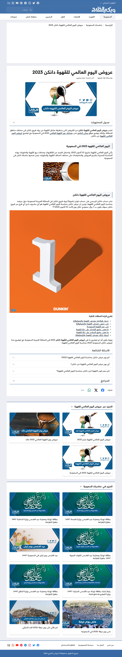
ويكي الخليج (82, 133)
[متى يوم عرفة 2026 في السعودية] (87, 617)
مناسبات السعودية (94, 25)
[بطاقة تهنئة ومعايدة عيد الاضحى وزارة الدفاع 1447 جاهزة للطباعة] (35, 581)
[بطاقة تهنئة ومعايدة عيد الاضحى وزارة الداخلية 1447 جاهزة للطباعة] (35, 509)
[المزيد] (82, 390)
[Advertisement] (61, 44)
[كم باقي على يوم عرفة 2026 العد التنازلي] (35, 617)
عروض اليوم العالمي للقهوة (88, 406)
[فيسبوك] (102, 390)
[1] (54, 206)
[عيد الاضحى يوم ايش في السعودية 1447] (35, 545)
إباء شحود (101, 78)
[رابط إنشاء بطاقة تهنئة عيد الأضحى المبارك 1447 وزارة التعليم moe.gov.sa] (87, 581)
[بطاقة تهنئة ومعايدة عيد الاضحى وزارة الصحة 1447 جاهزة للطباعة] (87, 509)
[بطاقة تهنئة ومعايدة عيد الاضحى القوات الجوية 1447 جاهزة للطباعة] (87, 545)
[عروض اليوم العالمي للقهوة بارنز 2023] (87, 428)
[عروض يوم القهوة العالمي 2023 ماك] (35, 428)
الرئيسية (108, 25)
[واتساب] (89, 390)
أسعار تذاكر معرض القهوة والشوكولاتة (92, 335)
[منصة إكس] (96, 390)
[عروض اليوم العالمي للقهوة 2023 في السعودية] (87, 461)
